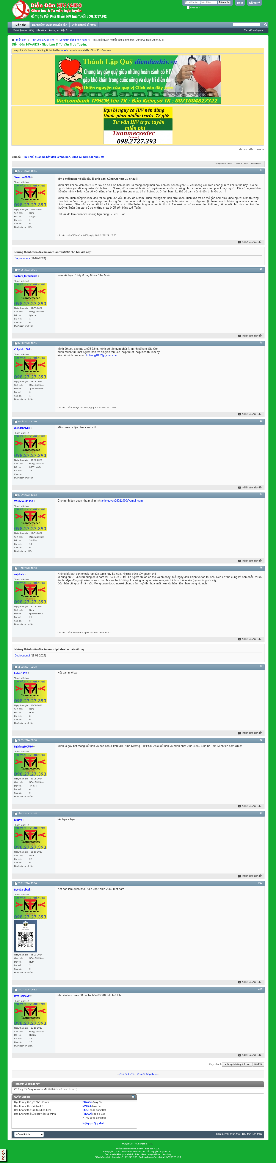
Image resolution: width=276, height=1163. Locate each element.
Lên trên (258, 1064)
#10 (260, 883)
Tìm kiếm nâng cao (254, 30)
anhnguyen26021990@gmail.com (122, 500)
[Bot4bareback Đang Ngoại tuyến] (25, 936)
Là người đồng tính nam (73, 39)
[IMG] (86, 1110)
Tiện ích (65, 30)
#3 (261, 343)
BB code (87, 1102)
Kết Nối (40, 30)
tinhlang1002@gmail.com (102, 355)
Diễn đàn (21, 24)
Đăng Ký (254, 2)
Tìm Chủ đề (240, 164)
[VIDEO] (87, 1114)
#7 (261, 666)
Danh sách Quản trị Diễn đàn (49, 24)
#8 (261, 740)
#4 (261, 421)
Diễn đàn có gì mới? (84, 24)
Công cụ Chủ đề (222, 164)
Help (240, 2)
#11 (260, 989)
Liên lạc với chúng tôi (228, 1134)
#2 (261, 269)
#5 (261, 494)
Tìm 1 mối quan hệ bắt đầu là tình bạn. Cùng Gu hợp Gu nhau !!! (63, 157)
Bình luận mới (20, 30)
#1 (261, 170)
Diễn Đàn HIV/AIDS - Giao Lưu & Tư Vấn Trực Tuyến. (49, 44)
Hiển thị (255, 164)
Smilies (87, 1106)
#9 (261, 813)
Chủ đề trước (127, 1074)
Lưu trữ (246, 1134)
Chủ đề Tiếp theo (147, 1074)
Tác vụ (52, 30)
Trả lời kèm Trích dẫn (252, 242)
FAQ (31, 30)
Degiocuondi (22, 258)
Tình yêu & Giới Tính (43, 39)
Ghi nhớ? (195, 7)
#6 (261, 568)
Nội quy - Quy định (93, 1123)
